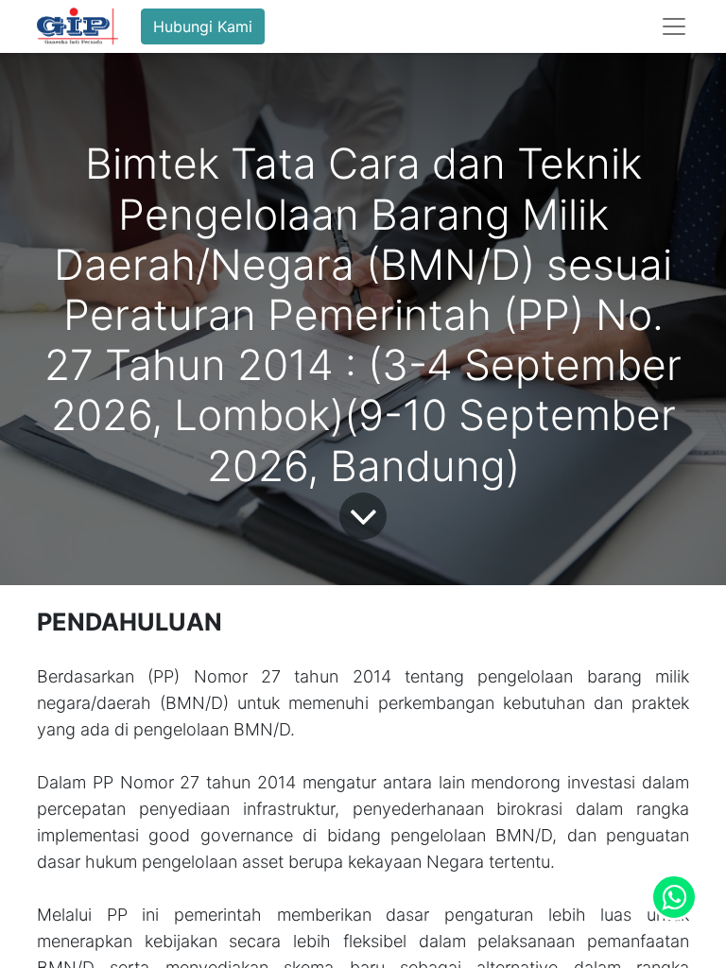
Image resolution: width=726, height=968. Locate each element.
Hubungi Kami (202, 26)
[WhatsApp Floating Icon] (674, 897)
